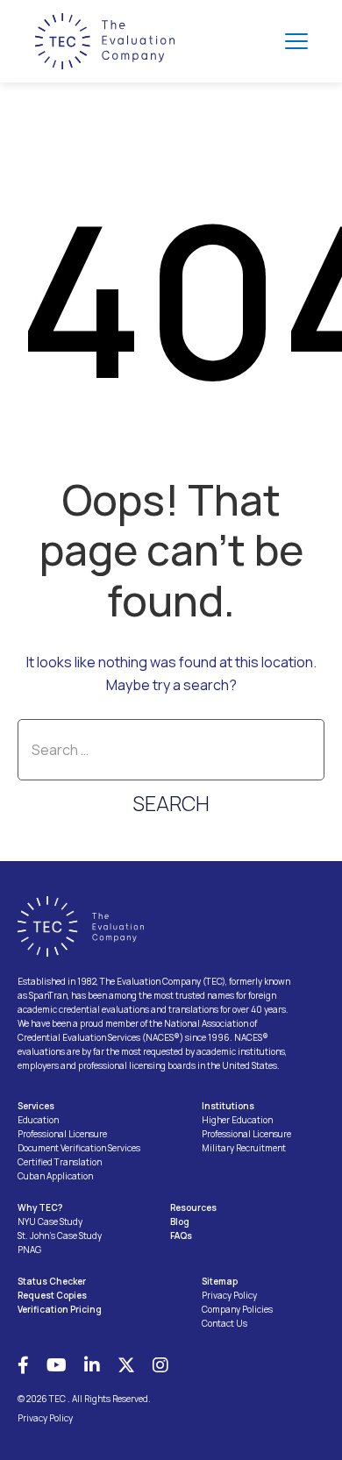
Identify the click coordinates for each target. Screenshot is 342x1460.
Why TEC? (40, 1207)
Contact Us (224, 1323)
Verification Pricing (60, 1309)
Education (38, 1120)
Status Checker (52, 1281)
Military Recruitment (244, 1148)
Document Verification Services (79, 1148)
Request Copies (52, 1295)
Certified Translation (60, 1162)
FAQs (181, 1235)
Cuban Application (55, 1176)
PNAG (29, 1249)
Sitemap (220, 1281)
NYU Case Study (50, 1221)
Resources (193, 1207)
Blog (179, 1221)
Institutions (228, 1106)
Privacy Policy (229, 1295)
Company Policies (237, 1309)
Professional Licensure (62, 1134)
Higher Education (237, 1120)
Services (36, 1106)
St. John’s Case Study (60, 1235)
